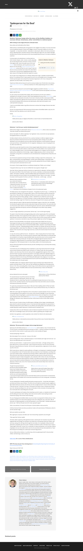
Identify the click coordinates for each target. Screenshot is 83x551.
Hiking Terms (42, 545)
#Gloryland (46, 456)
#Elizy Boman (32, 456)
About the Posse (17, 545)
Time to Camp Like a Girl (44, 469)
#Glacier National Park (39, 456)
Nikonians (33, 505)
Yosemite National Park (32, 327)
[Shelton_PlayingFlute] (17, 116)
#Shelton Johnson (19, 459)
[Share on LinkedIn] (17, 35)
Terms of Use (49, 545)
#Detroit (21, 456)
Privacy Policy (56, 545)
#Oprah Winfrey (40, 457)
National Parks (48, 16)
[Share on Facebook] (14, 35)
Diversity (42, 16)
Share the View (40, 505)
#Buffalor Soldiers (16, 456)
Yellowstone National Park (36, 129)
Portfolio (35, 545)
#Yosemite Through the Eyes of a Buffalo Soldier (25, 460)
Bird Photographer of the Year (37, 500)
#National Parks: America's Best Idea (29, 457)
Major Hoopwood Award (34, 296)
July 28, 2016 (19, 25)
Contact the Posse (65, 545)
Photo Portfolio (28, 16)
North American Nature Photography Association (34, 503)
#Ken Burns (51, 456)
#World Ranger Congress (34, 459)
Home (6, 4)
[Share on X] (11, 35)
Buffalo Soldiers (49, 96)
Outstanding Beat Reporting (38, 498)
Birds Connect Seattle (45, 485)
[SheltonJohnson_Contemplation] (38, 179)
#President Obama (48, 457)
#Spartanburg (26, 459)
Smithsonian (43, 519)
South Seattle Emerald (25, 495)
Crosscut (49, 496)
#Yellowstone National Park (45, 459)
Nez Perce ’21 (36, 16)
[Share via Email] (20, 35)
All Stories (55, 16)
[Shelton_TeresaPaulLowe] (18, 316)
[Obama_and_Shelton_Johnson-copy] (39, 366)
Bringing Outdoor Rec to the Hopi (18, 469)
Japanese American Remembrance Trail (40, 523)
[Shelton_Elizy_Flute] (44, 272)
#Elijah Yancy (26, 456)
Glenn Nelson (14, 25)
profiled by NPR (22, 521)
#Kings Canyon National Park (16, 457)
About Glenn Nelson (27, 545)
